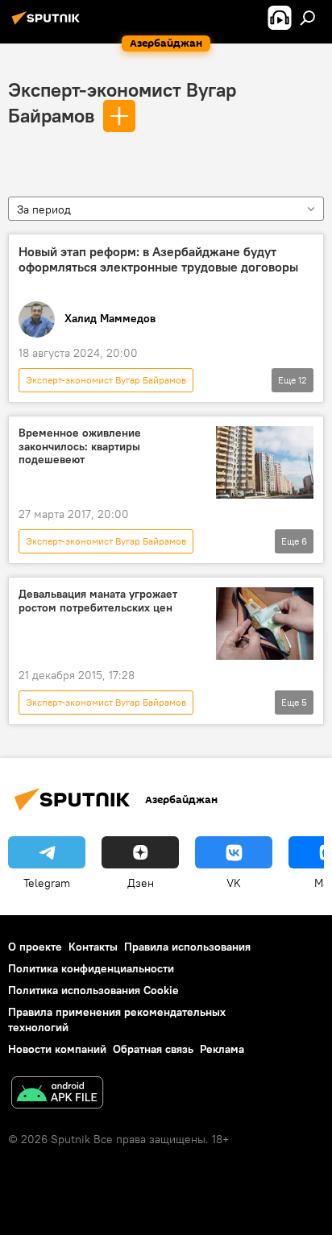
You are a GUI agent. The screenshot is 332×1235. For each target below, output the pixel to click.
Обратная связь (153, 1049)
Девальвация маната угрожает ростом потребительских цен (98, 601)
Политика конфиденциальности (91, 968)
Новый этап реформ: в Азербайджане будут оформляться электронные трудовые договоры (158, 259)
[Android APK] (57, 1094)
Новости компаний (57, 1049)
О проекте (35, 946)
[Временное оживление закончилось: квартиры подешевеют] (264, 462)
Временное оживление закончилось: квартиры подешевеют (80, 446)
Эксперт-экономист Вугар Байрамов (106, 380)
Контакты (93, 946)
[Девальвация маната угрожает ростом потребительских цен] (264, 623)
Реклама (222, 1049)
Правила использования (187, 946)
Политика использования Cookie (93, 990)
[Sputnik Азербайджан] (48, 24)
